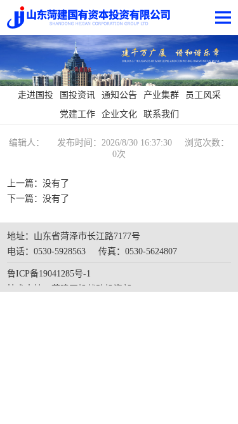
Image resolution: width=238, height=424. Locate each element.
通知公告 (119, 95)
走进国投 (35, 95)
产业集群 (27, 132)
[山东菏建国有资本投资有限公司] (89, 17)
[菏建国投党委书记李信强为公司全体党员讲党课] (119, 43)
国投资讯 (77, 95)
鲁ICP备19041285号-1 (49, 273)
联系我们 (161, 114)
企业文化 (27, 216)
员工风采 (203, 95)
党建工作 (77, 114)
